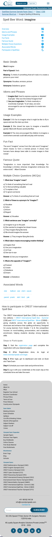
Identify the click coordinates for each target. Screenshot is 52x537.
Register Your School (10, 392)
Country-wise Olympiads (11, 404)
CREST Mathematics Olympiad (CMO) (15, 465)
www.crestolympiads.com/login (15, 355)
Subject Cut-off (8, 426)
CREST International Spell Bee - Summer (32, 318)
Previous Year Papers (10, 437)
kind (23, 297)
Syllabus (6, 416)
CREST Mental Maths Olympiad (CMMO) (16, 482)
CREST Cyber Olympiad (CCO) (13, 472)
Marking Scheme (9, 411)
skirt (18, 297)
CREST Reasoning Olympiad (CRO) (14, 475)
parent (6, 297)
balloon (13, 291)
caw (18, 291)
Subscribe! (39, 510)
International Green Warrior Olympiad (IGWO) (18, 480)
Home (5, 385)
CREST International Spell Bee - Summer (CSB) (18, 485)
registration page (26, 345)
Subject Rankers (8, 423)
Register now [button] (21, 3)
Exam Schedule (8, 413)
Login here (32, 3)
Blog (4, 456)
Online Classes (8, 442)
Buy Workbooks (8, 440)
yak (28, 297)
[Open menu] (48, 3)
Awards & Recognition (10, 421)
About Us (6, 387)
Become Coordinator (10, 394)
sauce (29, 291)
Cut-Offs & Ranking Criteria (12, 418)
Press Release (8, 402)
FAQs (5, 389)
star (5, 291)
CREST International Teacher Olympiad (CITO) (18, 489)
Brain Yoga (7, 453)
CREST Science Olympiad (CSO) (14, 470)
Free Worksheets (9, 447)
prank (12, 297)
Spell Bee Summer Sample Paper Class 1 (17, 12)
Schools (6, 458)
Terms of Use (7, 399)
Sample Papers (8, 435)
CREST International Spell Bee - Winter (26, 320)
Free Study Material (9, 445)
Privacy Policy (8, 397)
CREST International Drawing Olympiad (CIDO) (18, 477)
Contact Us (26, 505)
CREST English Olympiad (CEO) (13, 467)
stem (24, 291)
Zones (5, 428)
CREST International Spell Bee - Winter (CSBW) (18, 487)
